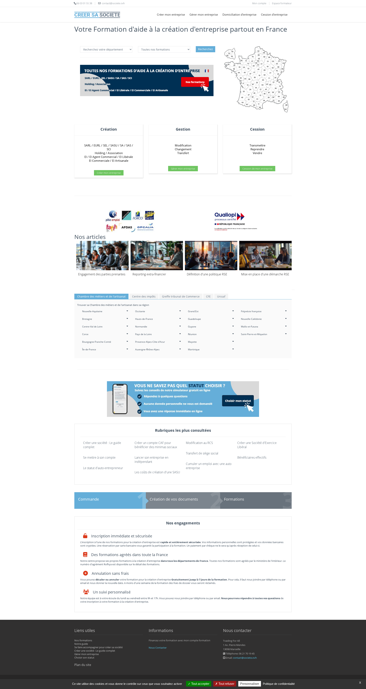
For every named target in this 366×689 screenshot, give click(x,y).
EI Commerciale (99, 160)
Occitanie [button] (140, 311)
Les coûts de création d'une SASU (157, 472)
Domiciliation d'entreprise (239, 14)
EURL (97, 145)
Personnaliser (249, 683)
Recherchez (205, 49)
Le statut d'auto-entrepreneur (103, 468)
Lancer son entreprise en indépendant (151, 459)
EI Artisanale (120, 160)
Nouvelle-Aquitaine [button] (92, 311)
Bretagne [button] (87, 319)
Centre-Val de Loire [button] (92, 326)
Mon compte (259, 3)
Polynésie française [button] (251, 311)
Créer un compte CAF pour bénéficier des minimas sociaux (156, 445)
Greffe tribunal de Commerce (181, 296)
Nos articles (90, 237)
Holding (100, 153)
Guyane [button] (192, 326)
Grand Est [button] (193, 311)
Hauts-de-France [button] (144, 319)
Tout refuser (226, 683)
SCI (109, 149)
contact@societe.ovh (245, 657)
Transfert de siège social (202, 453)
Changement (183, 149)
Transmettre (257, 145)
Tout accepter (199, 683)
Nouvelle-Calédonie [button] (251, 319)
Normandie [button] (141, 326)
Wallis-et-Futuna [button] (249, 326)
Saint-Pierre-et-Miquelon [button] (254, 334)
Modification (183, 145)
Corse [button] (85, 334)
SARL (87, 145)
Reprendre (257, 149)
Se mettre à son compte (99, 457)
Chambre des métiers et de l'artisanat (101, 296)
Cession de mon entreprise (257, 168)
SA (122, 145)
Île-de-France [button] (89, 349)
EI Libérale (126, 157)
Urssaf (221, 296)
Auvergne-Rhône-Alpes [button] (147, 349)
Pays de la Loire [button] (143, 334)
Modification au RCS (199, 443)
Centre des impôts (144, 296)
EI (85, 157)
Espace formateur (282, 3)
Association (115, 153)
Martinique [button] (194, 349)
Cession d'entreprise (274, 14)
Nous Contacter (158, 647)
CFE (208, 296)
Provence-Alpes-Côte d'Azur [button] (150, 341)
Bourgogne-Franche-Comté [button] (96, 341)
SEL (105, 145)
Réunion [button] (192, 334)
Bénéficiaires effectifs (251, 457)
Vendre (257, 153)
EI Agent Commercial (103, 157)
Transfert (183, 153)
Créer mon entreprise (171, 14)
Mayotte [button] (192, 341)
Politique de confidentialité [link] (279, 683)
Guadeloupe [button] (194, 319)
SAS (128, 145)
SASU (113, 145)
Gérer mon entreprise (203, 14)
